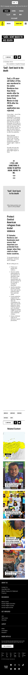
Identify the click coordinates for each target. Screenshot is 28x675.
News (7, 482)
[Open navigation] (25, 23)
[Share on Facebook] (15, 57)
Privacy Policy (3, 655)
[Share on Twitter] (19, 57)
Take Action (5, 618)
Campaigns (12, 413)
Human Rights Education (8, 603)
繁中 (20, 14)
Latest (4, 624)
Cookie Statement (15, 655)
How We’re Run (6, 589)
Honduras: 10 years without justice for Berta (13, 573)
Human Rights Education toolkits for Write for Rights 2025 (13, 513)
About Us (5, 583)
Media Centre (5, 601)
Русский (14, 18)
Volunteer (4, 620)
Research (4, 632)
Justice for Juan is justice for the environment (13, 485)
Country (8, 454)
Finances (4, 593)
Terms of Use (7, 655)
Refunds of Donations (24, 655)
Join (3, 616)
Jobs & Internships (8, 646)
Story (11, 417)
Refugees (6, 417)
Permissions (19, 655)
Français (21, 11)
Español (14, 11)
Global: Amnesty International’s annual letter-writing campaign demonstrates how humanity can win (14, 541)
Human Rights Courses (8, 605)
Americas (6, 413)
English (6, 11)
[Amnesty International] (2, 23)
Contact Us (5, 587)
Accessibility (11, 655)
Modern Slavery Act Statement (10, 591)
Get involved (6, 612)
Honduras (19, 413)
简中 (14, 14)
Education (8, 510)
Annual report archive (7, 607)
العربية (8, 14)
